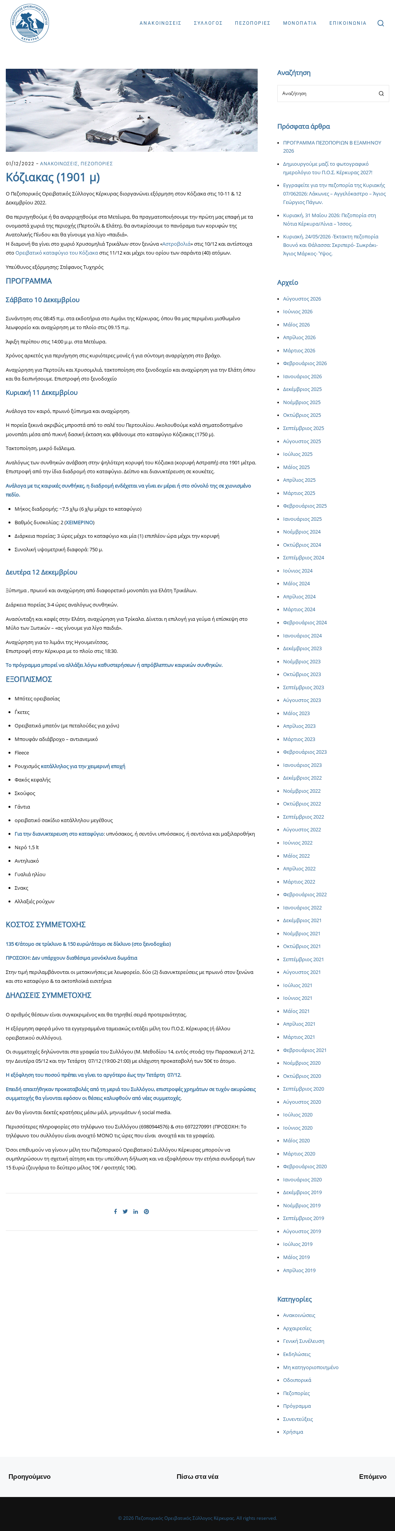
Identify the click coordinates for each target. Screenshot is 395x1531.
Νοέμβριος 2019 (302, 1205)
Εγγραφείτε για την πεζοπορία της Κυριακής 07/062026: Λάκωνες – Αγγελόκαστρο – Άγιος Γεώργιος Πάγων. (334, 194)
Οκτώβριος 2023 (302, 674)
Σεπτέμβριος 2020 (303, 1089)
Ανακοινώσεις (299, 1315)
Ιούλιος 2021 (297, 985)
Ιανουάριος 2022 (302, 907)
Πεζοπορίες (296, 1393)
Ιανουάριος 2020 (302, 1179)
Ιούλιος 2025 (297, 454)
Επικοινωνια (348, 23)
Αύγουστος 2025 (302, 441)
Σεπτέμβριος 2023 (303, 687)
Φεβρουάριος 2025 (305, 506)
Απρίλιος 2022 (299, 868)
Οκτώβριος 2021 (302, 946)
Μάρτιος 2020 (299, 1153)
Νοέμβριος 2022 (302, 791)
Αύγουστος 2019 (302, 1231)
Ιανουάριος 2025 (302, 519)
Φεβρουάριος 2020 (305, 1166)
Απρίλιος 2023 (299, 726)
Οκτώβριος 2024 (302, 545)
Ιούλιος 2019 (297, 1244)
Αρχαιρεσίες (297, 1328)
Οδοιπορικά (297, 1380)
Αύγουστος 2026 (302, 299)
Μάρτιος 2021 (299, 1037)
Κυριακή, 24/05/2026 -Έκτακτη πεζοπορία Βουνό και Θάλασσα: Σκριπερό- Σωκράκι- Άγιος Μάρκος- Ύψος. (330, 245)
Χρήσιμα (293, 1432)
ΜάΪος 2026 (296, 324)
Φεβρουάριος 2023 (305, 752)
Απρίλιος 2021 (299, 1024)
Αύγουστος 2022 (302, 829)
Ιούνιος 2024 (297, 571)
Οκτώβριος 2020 (302, 1076)
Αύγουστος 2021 (302, 972)
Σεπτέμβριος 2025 (303, 428)
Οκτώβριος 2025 (302, 415)
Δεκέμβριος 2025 (302, 389)
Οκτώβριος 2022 (302, 803)
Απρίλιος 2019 (299, 1270)
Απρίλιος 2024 (299, 596)
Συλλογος (208, 23)
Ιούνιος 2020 (297, 1128)
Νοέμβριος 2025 (302, 402)
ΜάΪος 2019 (296, 1257)
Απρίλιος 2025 (299, 480)
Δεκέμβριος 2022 (302, 778)
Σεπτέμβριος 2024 (303, 557)
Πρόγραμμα (297, 1406)
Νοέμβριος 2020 (302, 1063)
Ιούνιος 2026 (297, 311)
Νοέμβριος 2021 (302, 933)
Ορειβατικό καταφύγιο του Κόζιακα (57, 252)
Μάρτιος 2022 (299, 881)
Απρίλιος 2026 (299, 337)
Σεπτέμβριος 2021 (303, 959)
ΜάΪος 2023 (296, 713)
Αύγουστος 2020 (302, 1102)
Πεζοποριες (253, 23)
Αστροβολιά (176, 243)
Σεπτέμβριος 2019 (303, 1218)
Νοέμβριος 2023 (302, 661)
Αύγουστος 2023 (302, 700)
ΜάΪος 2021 (296, 1011)
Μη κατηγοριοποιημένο (311, 1367)
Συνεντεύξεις (298, 1419)
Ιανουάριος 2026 (302, 376)
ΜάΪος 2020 (296, 1140)
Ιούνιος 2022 (297, 842)
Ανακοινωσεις (161, 23)
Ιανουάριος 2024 (302, 635)
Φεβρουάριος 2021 (305, 1050)
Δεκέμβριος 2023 (302, 648)
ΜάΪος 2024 (296, 583)
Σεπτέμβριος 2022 (303, 817)
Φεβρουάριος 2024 (305, 622)
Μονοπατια (300, 23)
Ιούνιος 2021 (297, 998)
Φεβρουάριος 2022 (305, 894)
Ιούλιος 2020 (297, 1114)
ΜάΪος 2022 (296, 856)
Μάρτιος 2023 (299, 739)
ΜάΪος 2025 (296, 467)
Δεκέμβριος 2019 (302, 1192)
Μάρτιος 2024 (299, 609)
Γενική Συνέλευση (303, 1341)
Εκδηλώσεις (297, 1354)
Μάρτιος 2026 (299, 350)
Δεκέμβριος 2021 (302, 920)
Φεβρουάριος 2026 (305, 363)
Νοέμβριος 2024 (302, 531)
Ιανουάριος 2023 (302, 765)
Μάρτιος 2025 (299, 493)
